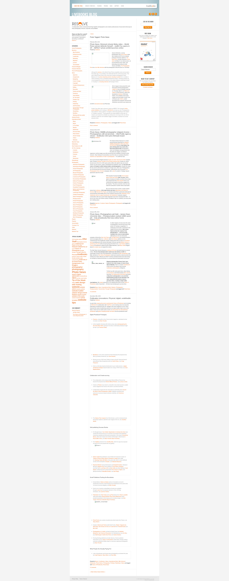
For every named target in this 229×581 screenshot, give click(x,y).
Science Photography (78, 202)
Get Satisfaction (113, 195)
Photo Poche (96, 520)
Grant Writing (76, 95)
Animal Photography (78, 168)
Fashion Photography (78, 183)
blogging (81, 241)
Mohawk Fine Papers (101, 192)
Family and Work (77, 91)
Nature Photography (78, 196)
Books (74, 123)
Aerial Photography (76, 48)
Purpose (95, 319)
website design (77, 293)
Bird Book (95, 354)
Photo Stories (76, 133)
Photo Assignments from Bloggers (78, 263)
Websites (75, 139)
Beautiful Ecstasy (107, 471)
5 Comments (93, 567)
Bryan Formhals (115, 438)
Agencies (75, 75)
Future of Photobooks (76, 249)
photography (78, 269)
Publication (95, 495)
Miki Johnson (122, 561)
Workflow (75, 113)
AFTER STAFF (76, 312)
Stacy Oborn (96, 521)
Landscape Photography (79, 192)
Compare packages (148, 87)
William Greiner (124, 242)
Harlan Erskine (117, 534)
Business (74, 50)
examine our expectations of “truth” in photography (102, 156)
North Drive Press (107, 534)
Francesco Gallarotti (101, 499)
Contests (75, 150)
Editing (74, 87)
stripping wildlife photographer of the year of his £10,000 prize (119, 144)
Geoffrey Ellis (110, 441)
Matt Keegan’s (98, 534)
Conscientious (110, 272)
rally (114, 171)
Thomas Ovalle (103, 327)
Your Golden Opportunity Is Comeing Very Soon (114, 432)
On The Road (76, 97)
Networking (75, 144)
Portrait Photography (78, 200)
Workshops (75, 158)
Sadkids (97, 441)
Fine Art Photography (77, 70)
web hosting (76, 285)
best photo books (99, 103)
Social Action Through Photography (78, 108)
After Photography (123, 253)
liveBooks (82, 254)
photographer (77, 267)
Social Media (76, 64)
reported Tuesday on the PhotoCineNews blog (108, 161)
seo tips (78, 278)
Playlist (73, 219)
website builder (78, 291)
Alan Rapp (116, 471)
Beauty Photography (78, 172)
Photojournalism (77, 198)
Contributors (102, 561)
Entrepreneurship (77, 54)
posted (101, 282)
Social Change (76, 135)
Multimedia (75, 129)
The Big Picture (115, 237)
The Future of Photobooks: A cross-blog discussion (80, 315)
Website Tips (75, 231)
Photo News (79, 272)
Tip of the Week (79, 280)
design (82, 243)
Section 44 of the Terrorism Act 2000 (117, 159)
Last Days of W (104, 468)
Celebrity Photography (78, 174)
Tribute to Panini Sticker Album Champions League (105, 458)
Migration (75, 60)
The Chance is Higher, (117, 469)
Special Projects (76, 310)
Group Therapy (76, 252)
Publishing (75, 103)
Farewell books (122, 526)
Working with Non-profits (79, 115)
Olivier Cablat (96, 456)
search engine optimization (76, 275)
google (82, 250)
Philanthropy (75, 160)
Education (75, 89)
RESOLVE (110, 110)
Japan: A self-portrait (108, 539)
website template (76, 297)
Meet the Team (75, 142)
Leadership (75, 56)
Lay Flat (111, 495)
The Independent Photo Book (118, 274)
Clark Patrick (122, 243)
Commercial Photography (79, 176)
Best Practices (76, 52)
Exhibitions (75, 152)
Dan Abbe (113, 555)
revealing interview (104, 81)
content (77, 243)
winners (100, 72)
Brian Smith (122, 245)
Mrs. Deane (127, 272)
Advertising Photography (79, 166)
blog (78, 241)
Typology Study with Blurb (101, 460)
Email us (74, 40)
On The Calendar (76, 148)
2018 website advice (77, 239)
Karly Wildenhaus (117, 496)
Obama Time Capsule (100, 418)
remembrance (126, 264)
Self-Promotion (76, 105)
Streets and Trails (102, 525)
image (82, 252)
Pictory (100, 385)
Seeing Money (83, 276)
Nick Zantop (114, 239)
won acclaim (124, 54)
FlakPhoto (109, 305)
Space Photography (78, 204)
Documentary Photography (79, 179)
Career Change (77, 81)
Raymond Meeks (97, 465)
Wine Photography (77, 217)
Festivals (75, 154)
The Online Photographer (104, 255)
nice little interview (99, 67)
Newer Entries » (101, 572)
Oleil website (120, 180)
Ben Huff (112, 468)
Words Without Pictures (111, 381)
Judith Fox (114, 89)
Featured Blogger (76, 66)
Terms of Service (83, 578)
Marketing (75, 58)
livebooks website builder (77, 256)
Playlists (74, 221)
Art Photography (77, 170)
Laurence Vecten (105, 491)
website (76, 287)
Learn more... (150, 38)
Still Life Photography (78, 209)
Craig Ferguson (98, 555)
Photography (75, 162)
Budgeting (75, 79)
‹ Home (92, 34)
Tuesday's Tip (75, 225)
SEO (74, 278)
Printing (75, 101)
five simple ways (97, 247)
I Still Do (122, 99)
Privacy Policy (75, 578)
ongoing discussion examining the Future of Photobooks (110, 303)
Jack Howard (112, 356)
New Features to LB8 (77, 146)
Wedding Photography (78, 213)
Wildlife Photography (78, 215)
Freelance (75, 93)
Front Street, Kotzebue (118, 466)
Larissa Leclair (123, 381)
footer (73, 248)
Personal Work (76, 131)
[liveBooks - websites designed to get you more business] (151, 6)
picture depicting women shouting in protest (109, 77)
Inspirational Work (76, 119)
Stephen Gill (101, 466)
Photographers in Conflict (99, 531)
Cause (91, 245)
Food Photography (77, 185)
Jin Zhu (124, 533)
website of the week (78, 296)
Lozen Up (99, 490)
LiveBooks (105, 239)
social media (84, 278)
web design (80, 282)
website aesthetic (80, 289)
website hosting (81, 294)
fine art (85, 246)
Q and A (75, 62)
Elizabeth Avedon (117, 465)
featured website (77, 247)
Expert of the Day (77, 245)
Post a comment (94, 125)
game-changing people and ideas (106, 311)
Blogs (74, 121)
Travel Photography (77, 211)
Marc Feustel (103, 321)
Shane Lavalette (124, 495)
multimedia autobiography (113, 268)
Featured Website (76, 68)
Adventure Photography (78, 164)
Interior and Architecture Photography (78, 190)
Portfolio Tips (76, 99)
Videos (74, 137)
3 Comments (93, 291)
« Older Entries (93, 572)
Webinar (74, 229)
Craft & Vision (115, 361)
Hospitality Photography (79, 187)
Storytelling (75, 111)
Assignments (76, 77)
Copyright (75, 83)
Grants (74, 156)
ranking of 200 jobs (111, 250)
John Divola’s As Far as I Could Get (106, 526)
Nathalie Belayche (116, 461)
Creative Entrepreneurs (78, 85)
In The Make (76, 125)
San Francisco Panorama (104, 533)
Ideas (73, 73)
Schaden (107, 461)
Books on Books (105, 482)
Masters (75, 127)
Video (73, 227)
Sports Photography (78, 206)
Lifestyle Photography (78, 194)
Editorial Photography (78, 181)
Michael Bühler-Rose (107, 496)
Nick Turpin (104, 495)
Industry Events (75, 117)
